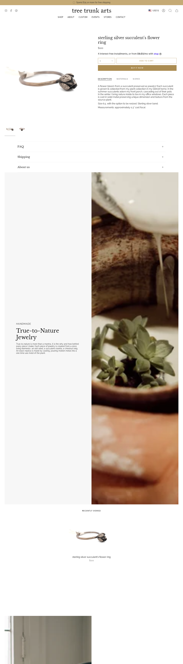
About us (23, 167)
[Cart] (176, 10)
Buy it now (137, 68)
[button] (60, 17)
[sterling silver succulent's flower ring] (91, 536)
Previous (4, 79)
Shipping (23, 156)
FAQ (20, 146)
